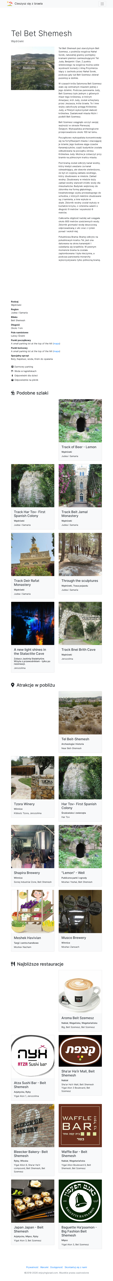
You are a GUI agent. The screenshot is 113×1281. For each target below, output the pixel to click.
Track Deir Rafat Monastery (26, 583)
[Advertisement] (56, 20)
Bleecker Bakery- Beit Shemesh (31, 1154)
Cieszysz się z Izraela (29, 3)
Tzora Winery (24, 804)
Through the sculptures (79, 581)
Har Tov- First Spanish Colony (78, 806)
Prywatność (32, 1267)
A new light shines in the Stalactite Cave (30, 652)
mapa (56, 343)
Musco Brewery (73, 938)
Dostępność (56, 1267)
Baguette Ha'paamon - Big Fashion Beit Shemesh (79, 1231)
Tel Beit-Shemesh (75, 739)
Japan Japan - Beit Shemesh (28, 1229)
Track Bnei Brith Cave (78, 650)
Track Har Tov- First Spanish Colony (29, 514)
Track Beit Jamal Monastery (74, 514)
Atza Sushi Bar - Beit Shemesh (30, 1085)
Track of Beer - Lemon (78, 447)
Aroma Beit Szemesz (77, 1018)
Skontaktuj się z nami (76, 1267)
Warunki (44, 1267)
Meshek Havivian (27, 938)
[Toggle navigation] (102, 4)
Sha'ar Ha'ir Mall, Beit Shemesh (78, 1073)
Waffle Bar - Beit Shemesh (74, 1154)
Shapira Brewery (27, 873)
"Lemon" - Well (73, 873)
